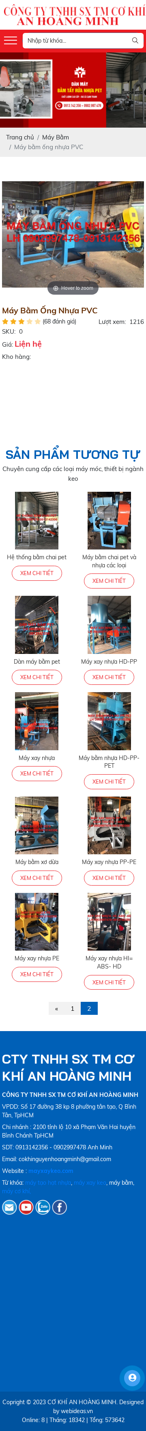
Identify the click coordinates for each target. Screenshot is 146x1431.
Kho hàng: (16, 356)
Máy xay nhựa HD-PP (109, 661)
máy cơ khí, (16, 1191)
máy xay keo (90, 1182)
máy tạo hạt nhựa (48, 1182)
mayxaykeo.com (50, 1171)
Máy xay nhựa (37, 758)
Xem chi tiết (37, 573)
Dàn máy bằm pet (37, 661)
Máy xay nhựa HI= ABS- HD (109, 962)
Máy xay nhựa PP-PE (109, 862)
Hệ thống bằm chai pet (37, 557)
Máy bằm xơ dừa (36, 862)
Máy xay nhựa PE (37, 958)
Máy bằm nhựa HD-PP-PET (109, 762)
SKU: (8, 331)
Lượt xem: (112, 322)
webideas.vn (77, 1411)
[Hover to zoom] (73, 233)
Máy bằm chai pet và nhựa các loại (109, 561)
